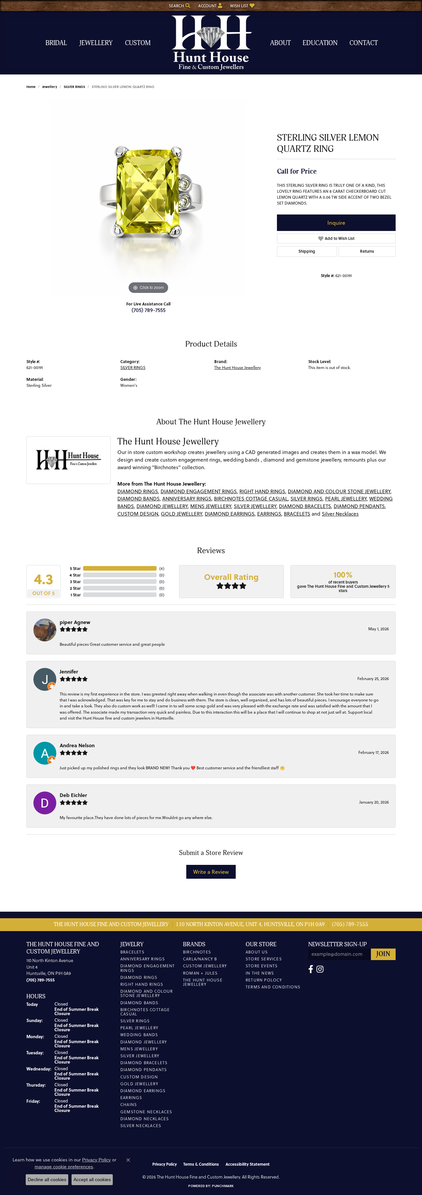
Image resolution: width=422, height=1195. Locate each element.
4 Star (75, 575)
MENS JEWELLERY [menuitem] (139, 1049)
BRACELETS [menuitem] (132, 952)
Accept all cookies (92, 1179)
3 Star (75, 581)
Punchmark (222, 1185)
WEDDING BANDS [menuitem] (139, 1035)
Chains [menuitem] (128, 1104)
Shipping (306, 251)
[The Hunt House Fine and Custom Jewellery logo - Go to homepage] (211, 42)
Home (31, 86)
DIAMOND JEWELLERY (162, 506)
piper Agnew (75, 622)
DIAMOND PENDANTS (359, 506)
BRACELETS (297, 513)
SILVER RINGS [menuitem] (135, 1021)
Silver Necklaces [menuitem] (140, 1126)
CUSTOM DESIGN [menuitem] (139, 1077)
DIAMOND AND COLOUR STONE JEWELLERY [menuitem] (146, 993)
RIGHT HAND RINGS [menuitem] (141, 984)
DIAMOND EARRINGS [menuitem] (143, 1091)
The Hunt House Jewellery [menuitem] (203, 982)
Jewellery (95, 43)
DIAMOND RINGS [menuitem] (139, 977)
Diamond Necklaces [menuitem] (144, 1119)
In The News (260, 973)
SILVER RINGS (74, 86)
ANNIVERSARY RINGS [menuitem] (142, 959)
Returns (367, 251)
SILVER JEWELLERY (255, 506)
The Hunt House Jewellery (237, 367)
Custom (138, 43)
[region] (148, 197)
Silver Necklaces (340, 513)
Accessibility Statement (248, 1164)
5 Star (75, 568)
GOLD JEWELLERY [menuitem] (139, 1084)
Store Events (262, 966)
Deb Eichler (73, 795)
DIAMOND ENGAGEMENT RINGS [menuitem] (147, 968)
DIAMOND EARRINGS (230, 513)
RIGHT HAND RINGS (262, 491)
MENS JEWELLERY (210, 506)
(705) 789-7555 (149, 310)
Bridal (56, 43)
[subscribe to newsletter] (383, 954)
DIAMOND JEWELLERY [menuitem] (143, 1042)
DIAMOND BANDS (138, 498)
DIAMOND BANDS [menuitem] (139, 1003)
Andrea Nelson (77, 745)
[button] (178, 6)
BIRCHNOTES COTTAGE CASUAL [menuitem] (145, 1012)
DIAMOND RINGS (137, 491)
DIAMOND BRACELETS (305, 506)
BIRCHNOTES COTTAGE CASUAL (251, 498)
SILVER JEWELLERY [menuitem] (139, 1056)
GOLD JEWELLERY (181, 513)
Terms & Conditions (201, 1164)
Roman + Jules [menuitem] (200, 973)
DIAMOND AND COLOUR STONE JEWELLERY (339, 491)
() (161, 568)
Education (320, 43)
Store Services (264, 959)
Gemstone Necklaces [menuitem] (146, 1112)
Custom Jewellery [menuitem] (205, 966)
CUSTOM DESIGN (137, 513)
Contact (363, 43)
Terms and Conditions (273, 987)
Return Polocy (264, 980)
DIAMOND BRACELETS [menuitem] (143, 1063)
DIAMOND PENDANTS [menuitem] (143, 1069)
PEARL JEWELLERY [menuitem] (139, 1028)
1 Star (75, 595)
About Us (257, 952)
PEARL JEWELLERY (346, 498)
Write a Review (211, 871)
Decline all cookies (47, 1179)
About (280, 43)
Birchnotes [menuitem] (197, 952)
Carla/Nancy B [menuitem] (200, 959)
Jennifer (69, 671)
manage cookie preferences (64, 1166)
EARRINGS (269, 513)
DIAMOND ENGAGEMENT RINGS (199, 491)
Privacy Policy (164, 1164)
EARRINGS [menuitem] (131, 1097)
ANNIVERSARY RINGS (186, 498)
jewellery (49, 86)
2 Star (75, 588)
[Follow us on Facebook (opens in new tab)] (310, 969)
